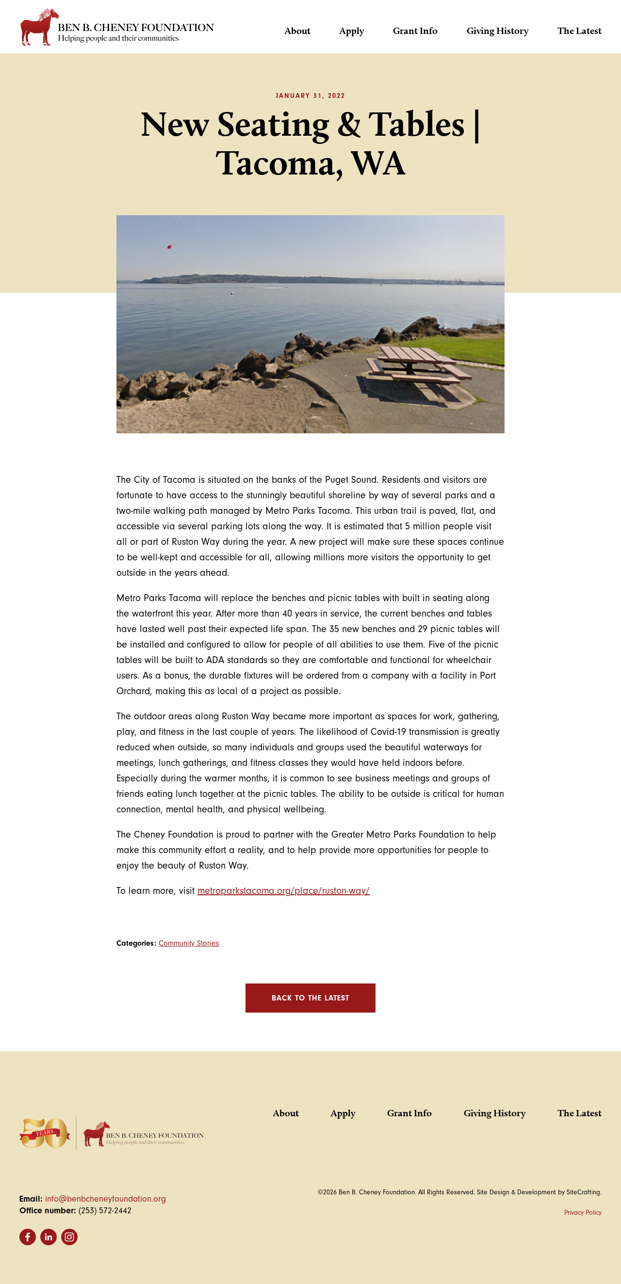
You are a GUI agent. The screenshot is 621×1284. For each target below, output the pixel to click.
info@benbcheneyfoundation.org (105, 1199)
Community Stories (189, 943)
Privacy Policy (583, 1212)
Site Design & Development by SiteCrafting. (539, 1192)
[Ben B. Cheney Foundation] (116, 29)
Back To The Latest (310, 998)
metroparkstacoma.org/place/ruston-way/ (283, 890)
